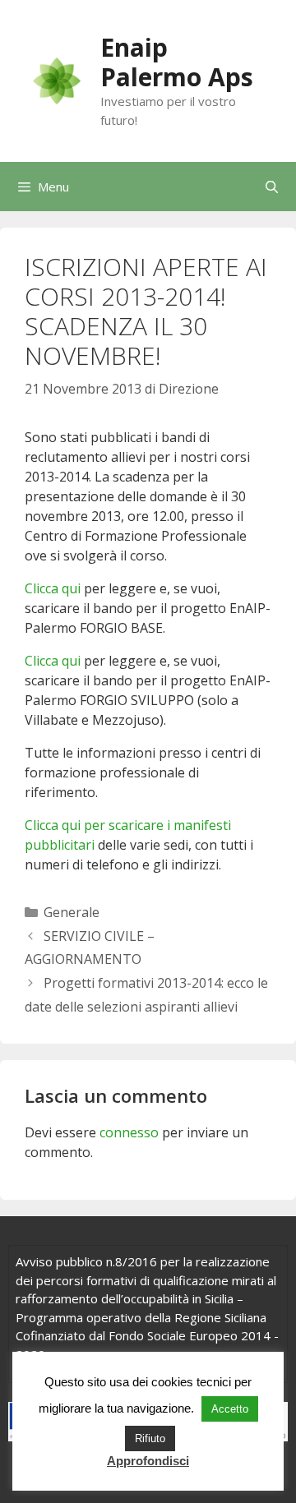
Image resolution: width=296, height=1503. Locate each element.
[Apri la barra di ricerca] (271, 186)
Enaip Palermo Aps (176, 62)
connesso (129, 1132)
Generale (71, 912)
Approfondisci (148, 1461)
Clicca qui (53, 588)
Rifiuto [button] (150, 1438)
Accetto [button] (229, 1409)
